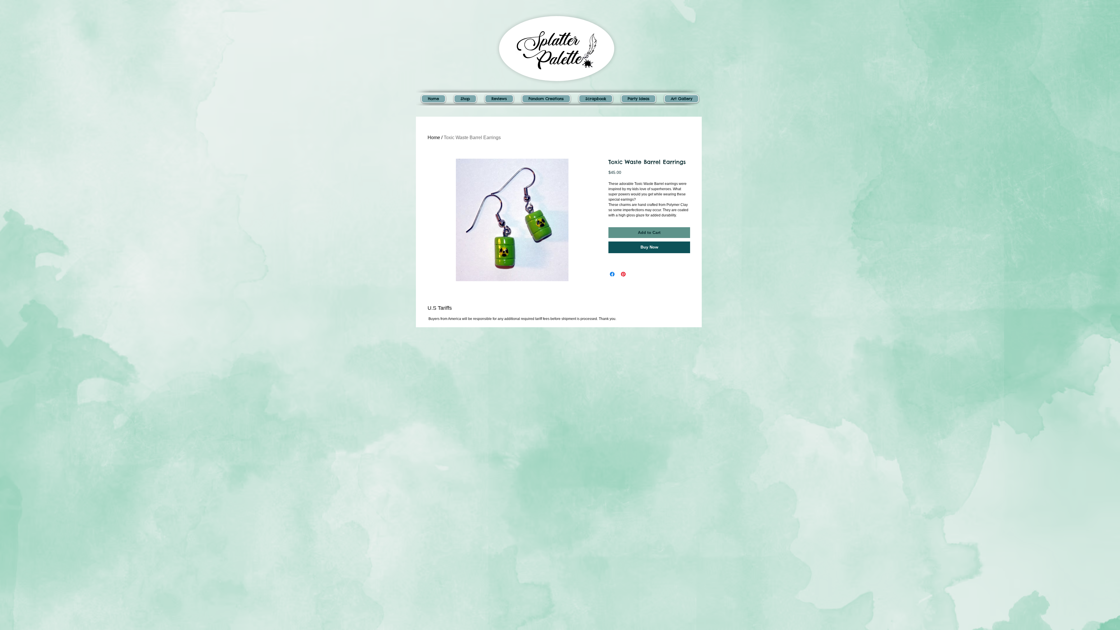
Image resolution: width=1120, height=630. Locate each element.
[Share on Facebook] (612, 274)
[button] (465, 98)
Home (434, 137)
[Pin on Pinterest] (623, 274)
